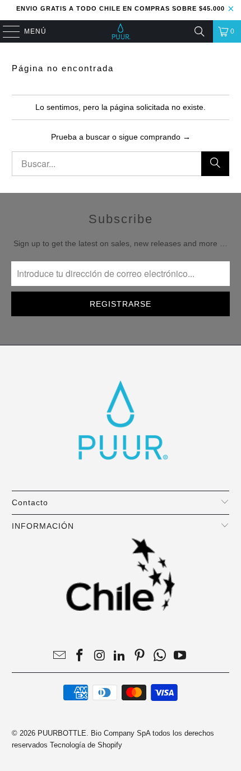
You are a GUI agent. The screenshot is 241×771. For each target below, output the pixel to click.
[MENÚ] (6, 31)
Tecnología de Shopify (86, 745)
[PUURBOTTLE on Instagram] (99, 656)
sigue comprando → (155, 136)
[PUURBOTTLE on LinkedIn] (120, 656)
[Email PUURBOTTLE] (60, 656)
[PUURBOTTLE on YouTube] (180, 656)
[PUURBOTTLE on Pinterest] (140, 656)
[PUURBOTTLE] (121, 31)
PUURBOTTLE (62, 733)
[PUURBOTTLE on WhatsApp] (160, 656)
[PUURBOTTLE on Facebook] (80, 656)
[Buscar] (199, 31)
